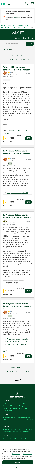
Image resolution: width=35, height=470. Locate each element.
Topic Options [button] (7, 49)
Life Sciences (13, 408)
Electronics (14, 406)
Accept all (17, 462)
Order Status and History (23, 417)
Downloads (6, 439)
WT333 (18, 130)
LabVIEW (25, 27)
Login (25, 38)
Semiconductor (23, 408)
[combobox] (13, 44)
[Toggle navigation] (9, 3)
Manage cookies (17, 467)
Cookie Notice (27, 454)
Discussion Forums (22, 25)
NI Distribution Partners (9, 417)
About (19, 429)
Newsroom (7, 431)
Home (3, 25)
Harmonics (11, 130)
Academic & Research (9, 403)
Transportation (8, 410)
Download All (10, 351)
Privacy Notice (16, 454)
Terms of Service (19, 420)
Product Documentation (16, 439)
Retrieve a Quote (8, 420)
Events (27, 431)
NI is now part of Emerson (9, 429)
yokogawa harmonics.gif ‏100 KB (17, 193)
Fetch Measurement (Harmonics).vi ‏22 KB (21, 339)
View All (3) (6, 133)
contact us (17, 17)
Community (10, 25)
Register (17, 38)
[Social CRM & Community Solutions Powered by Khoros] (17, 379)
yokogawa (24, 130)
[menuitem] (26, 4)
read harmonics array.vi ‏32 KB (17, 341)
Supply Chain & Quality (17, 431)
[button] (5, 138)
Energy (21, 406)
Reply (28, 138)
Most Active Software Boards (11, 27)
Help (31, 38)
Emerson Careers (27, 429)
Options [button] (28, 73)
